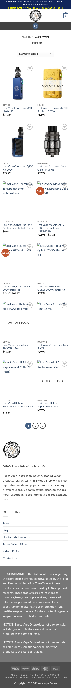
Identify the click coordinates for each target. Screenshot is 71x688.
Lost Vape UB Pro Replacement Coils (47, 405)
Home (26, 36)
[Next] (43, 426)
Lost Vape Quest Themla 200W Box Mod (16, 288)
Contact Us (10, 558)
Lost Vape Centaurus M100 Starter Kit (18, 110)
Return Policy (11, 551)
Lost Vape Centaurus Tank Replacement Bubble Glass (18, 226)
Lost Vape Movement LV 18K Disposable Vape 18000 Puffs (50, 228)
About (7, 523)
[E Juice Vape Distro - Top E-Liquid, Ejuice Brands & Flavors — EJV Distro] (35, 15)
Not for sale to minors (16, 537)
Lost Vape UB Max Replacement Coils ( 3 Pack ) (18, 406)
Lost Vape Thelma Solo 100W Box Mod (15, 346)
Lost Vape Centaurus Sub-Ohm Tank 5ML (51, 168)
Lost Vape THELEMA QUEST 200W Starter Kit (51, 288)
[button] (5, 15)
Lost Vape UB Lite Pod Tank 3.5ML (52, 346)
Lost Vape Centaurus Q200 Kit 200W (18, 168)
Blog (5, 530)
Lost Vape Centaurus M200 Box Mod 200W (52, 110)
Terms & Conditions (15, 544)
